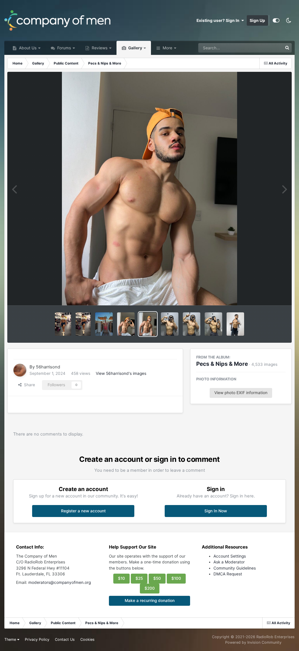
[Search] (287, 48)
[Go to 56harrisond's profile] (19, 370)
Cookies (87, 639)
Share (28, 384)
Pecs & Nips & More (222, 364)
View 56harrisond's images (121, 373)
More (167, 48)
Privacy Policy (37, 639)
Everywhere (264, 48)
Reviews (99, 48)
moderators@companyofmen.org (59, 582)
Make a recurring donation (150, 600)
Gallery (134, 48)
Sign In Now (215, 511)
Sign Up (257, 20)
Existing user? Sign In (219, 20)
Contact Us (65, 639)
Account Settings (229, 556)
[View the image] (63, 324)
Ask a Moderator (229, 562)
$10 (121, 578)
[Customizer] (276, 20)
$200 (150, 588)
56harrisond (48, 367)
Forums (63, 48)
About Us (27, 48)
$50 (157, 578)
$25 (139, 578)
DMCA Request (227, 574)
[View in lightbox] (149, 188)
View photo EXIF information (240, 392)
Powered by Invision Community (253, 642)
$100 (176, 578)
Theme (10, 639)
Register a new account (83, 511)
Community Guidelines (234, 568)
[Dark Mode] (288, 20)
